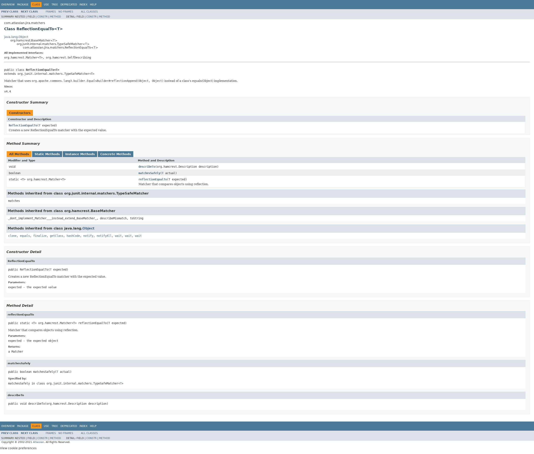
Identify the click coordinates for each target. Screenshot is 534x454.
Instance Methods (80, 154)
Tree (55, 4)
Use (46, 4)
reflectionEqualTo (153, 179)
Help (93, 4)
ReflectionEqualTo (23, 125)
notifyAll (104, 235)
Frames (51, 11)
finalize (40, 235)
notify (88, 235)
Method (55, 16)
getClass (56, 235)
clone (12, 235)
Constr (42, 16)
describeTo (147, 166)
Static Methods (47, 154)
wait (118, 235)
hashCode (73, 235)
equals (25, 235)
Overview (8, 4)
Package (23, 4)
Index (83, 4)
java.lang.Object (16, 37)
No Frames (65, 11)
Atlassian (38, 442)
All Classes (89, 11)
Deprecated (68, 4)
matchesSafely (149, 173)
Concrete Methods (115, 154)
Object (88, 228)
